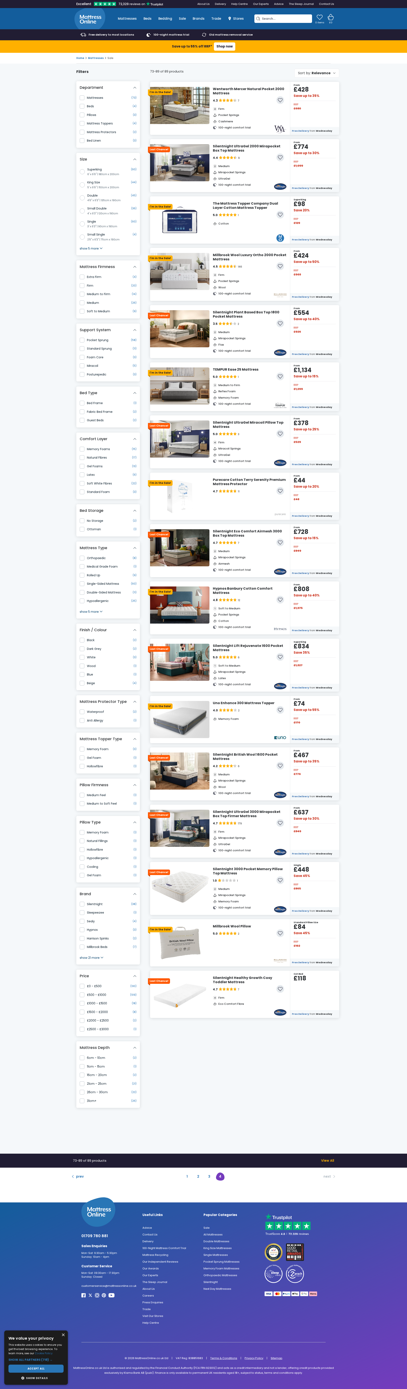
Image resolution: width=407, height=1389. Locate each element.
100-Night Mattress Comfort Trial (164, 1248)
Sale (182, 18)
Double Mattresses (216, 1241)
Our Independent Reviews (160, 1262)
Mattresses (127, 18)
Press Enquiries (152, 1302)
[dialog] (36, 1357)
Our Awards (150, 1268)
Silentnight (211, 1282)
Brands (199, 18)
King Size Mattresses (218, 1248)
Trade (216, 18)
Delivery (220, 4)
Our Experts (261, 4)
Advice (279, 4)
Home (80, 58)
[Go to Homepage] (90, 18)
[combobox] (316, 73)
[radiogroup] (108, 237)
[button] (36, 1360)
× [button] (63, 1335)
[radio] (82, 171)
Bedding (165, 18)
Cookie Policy (44, 1353)
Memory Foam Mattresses (221, 1268)
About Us (203, 4)
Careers (148, 1296)
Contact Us (326, 4)
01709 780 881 (94, 1235)
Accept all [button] (36, 1368)
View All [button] (327, 1160)
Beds (148, 18)
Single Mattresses (216, 1255)
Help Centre (239, 4)
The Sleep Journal (301, 4)
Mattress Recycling (155, 1255)
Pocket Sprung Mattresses (222, 1262)
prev (80, 1176)
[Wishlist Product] (280, 100)
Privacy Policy (254, 1358)
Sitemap (276, 1358)
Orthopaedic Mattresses (220, 1275)
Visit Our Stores (152, 1316)
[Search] (258, 18)
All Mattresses (213, 1235)
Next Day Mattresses (217, 1289)
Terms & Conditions (223, 1358)
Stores (238, 18)
